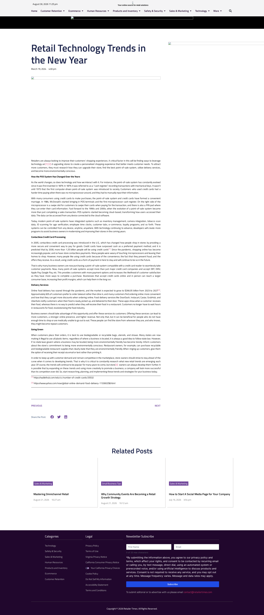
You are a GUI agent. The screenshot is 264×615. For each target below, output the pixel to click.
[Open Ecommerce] (82, 11)
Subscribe (172, 584)
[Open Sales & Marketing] (190, 11)
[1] (46, 164)
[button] (230, 10)
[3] (116, 364)
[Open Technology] (209, 11)
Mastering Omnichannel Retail (51, 494)
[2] (49, 164)
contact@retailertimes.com (198, 592)
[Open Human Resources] (108, 11)
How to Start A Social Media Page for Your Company (199, 494)
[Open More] (221, 11)
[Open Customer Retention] (64, 11)
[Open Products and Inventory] (139, 11)
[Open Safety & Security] (164, 11)
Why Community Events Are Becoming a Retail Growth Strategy (128, 496)
